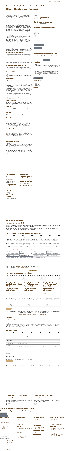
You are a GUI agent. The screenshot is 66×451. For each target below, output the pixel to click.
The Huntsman (37, 432)
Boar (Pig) (20, 420)
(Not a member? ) (40, 23)
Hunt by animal (10, 440)
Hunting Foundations (57, 420)
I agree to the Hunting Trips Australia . (17, 267)
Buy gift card (37, 428)
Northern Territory (5, 426)
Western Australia (5, 431)
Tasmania (3, 429)
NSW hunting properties (55, 435)
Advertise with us (38, 436)
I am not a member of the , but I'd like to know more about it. (22, 266)
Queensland (4, 427)
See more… (20, 424)
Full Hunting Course (55, 419)
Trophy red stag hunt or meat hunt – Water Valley (14, 284)
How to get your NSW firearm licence (58, 429)
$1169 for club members (43, 22)
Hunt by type (9, 444)
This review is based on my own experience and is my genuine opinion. (19, 359)
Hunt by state (10, 442)
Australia (3, 419)
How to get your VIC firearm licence (58, 428)
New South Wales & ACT (6, 425)
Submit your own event (22, 430)
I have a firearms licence (38, 255)
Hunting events (10, 449)
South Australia (4, 428)
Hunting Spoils (56, 423)
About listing (37, 419)
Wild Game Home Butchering (56, 424)
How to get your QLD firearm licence (58, 431)
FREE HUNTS (3, 434)
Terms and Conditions (22, 436)
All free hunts (4, 436)
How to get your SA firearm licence (57, 433)
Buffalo (19, 423)
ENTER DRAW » (9, 403)
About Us (20, 435)
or (34, 19)
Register (36, 420)
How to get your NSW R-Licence (57, 430)
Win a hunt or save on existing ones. (46, 53)
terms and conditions (24, 267)
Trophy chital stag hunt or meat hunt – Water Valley (50, 284)
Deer (19, 419)
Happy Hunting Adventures (44, 27)
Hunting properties (11, 447)
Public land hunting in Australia (57, 434)
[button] (9, 309)
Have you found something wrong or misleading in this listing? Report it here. (33, 314)
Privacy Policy (21, 437)
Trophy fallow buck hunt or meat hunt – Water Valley (31, 284)
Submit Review (9, 361)
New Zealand (4, 420)
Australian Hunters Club (20, 266)
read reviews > (57, 38)
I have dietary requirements (52, 255)
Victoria (3, 430)
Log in (36, 423)
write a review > (57, 41)
